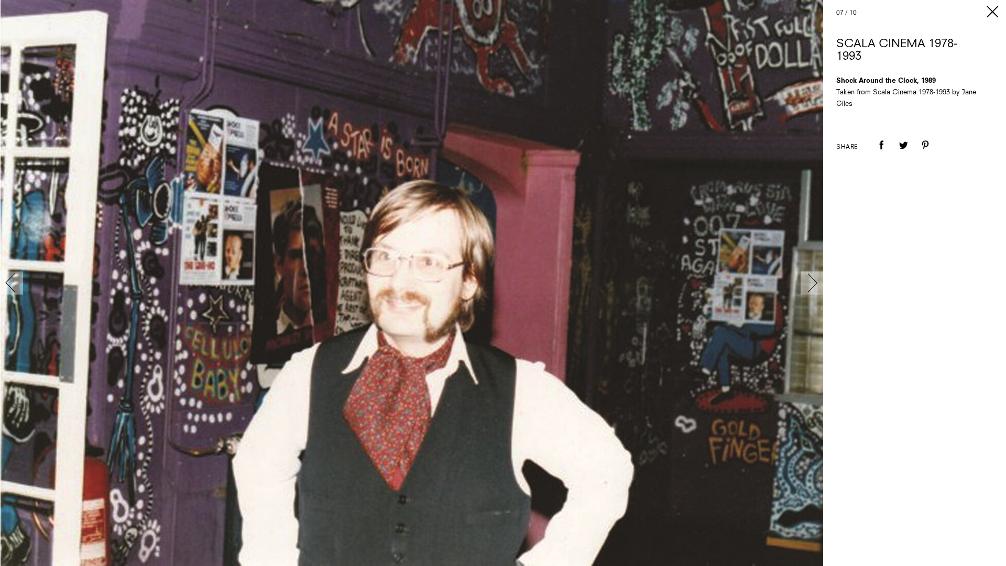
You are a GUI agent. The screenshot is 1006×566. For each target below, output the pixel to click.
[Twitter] (903, 152)
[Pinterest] (925, 152)
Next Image (812, 283)
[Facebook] (881, 152)
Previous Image (11, 283)
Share (847, 147)
